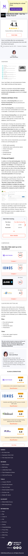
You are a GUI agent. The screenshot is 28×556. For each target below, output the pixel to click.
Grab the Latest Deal (16, 9)
